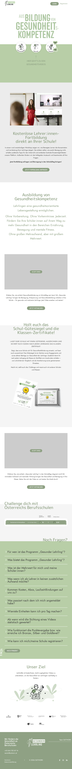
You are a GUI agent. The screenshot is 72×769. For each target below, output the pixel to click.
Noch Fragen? (12, 651)
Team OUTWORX (65, 740)
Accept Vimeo (36, 272)
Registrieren (64, 4)
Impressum (7, 760)
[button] (9, 3)
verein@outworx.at (10, 753)
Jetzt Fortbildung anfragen (36, 170)
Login (54, 4)
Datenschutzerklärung (10, 762)
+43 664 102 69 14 (11, 750)
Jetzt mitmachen (36, 308)
